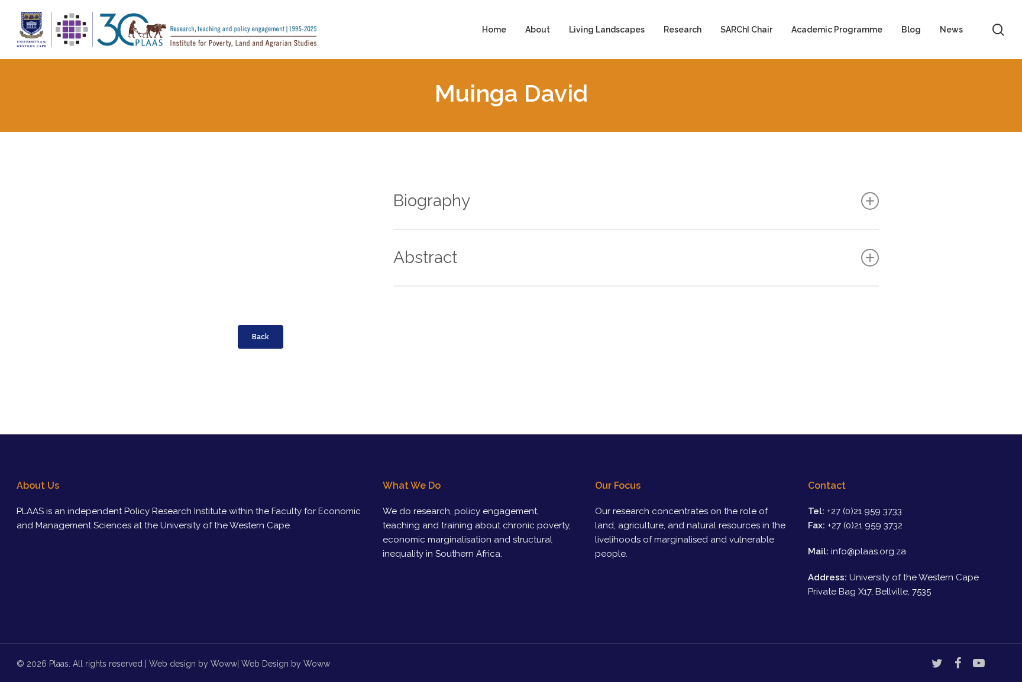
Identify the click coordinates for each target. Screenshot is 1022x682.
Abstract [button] (425, 257)
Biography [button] (431, 200)
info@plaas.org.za (868, 551)
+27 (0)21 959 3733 (864, 511)
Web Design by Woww (285, 663)
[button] (260, 337)
